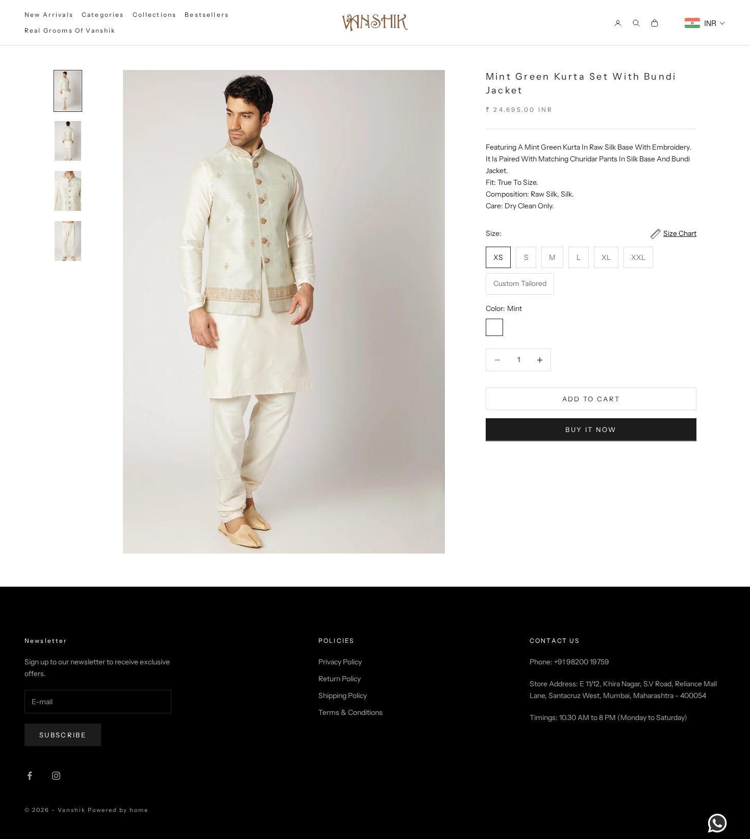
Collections (155, 14)
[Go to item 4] (68, 241)
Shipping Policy (342, 695)
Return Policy (339, 678)
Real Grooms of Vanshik (70, 30)
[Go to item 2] (68, 141)
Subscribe (62, 735)
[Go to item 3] (68, 191)
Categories (103, 14)
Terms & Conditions (350, 712)
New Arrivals (48, 14)
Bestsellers (207, 14)
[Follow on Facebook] (29, 776)
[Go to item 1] (68, 91)
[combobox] (705, 23)
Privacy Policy (340, 661)
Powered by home (118, 809)
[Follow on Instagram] (56, 776)
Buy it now (590, 429)
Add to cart (591, 399)
